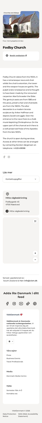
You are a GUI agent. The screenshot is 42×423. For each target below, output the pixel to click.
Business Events (13, 358)
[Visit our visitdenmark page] (21, 304)
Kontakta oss (12, 394)
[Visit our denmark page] (7, 304)
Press (9, 355)
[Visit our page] (14, 304)
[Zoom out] (35, 259)
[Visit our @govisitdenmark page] (28, 304)
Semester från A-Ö (14, 390)
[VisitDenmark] (15, 315)
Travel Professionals (15, 362)
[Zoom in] (35, 253)
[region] (21, 240)
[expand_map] (35, 221)
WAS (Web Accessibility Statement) (28, 415)
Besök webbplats (17, 56)
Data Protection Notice (9, 415)
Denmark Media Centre (16, 376)
